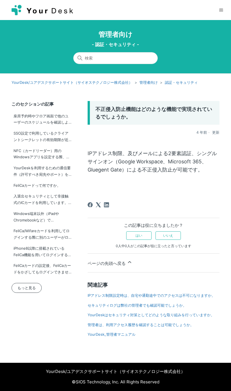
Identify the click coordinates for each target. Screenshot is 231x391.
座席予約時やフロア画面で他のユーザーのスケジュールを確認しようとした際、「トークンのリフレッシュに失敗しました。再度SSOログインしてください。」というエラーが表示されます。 (41, 120)
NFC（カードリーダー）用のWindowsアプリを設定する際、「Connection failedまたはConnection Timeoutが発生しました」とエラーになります (42, 155)
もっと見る (26, 287)
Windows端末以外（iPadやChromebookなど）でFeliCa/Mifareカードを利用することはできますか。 (42, 218)
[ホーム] (42, 10)
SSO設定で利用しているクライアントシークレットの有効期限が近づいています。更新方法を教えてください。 (41, 137)
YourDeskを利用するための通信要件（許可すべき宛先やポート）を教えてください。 (42, 172)
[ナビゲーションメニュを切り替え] (221, 10)
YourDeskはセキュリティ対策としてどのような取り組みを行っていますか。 (151, 315)
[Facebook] (90, 204)
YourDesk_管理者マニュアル (112, 334)
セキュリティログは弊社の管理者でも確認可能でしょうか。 (137, 305)
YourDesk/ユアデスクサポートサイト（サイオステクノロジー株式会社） (72, 82)
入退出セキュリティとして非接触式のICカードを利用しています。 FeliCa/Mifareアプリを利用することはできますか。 (42, 200)
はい (139, 235)
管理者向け (116, 34)
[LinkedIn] (106, 204)
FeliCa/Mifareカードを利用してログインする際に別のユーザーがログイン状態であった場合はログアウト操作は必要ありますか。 (42, 235)
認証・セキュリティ (181, 82)
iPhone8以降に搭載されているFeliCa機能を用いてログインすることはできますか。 (43, 252)
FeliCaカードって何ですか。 (37, 185)
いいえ (168, 235)
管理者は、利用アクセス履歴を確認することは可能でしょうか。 (141, 324)
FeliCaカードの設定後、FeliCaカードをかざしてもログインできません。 (42, 269)
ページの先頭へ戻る (107, 263)
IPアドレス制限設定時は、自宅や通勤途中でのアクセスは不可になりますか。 (151, 295)
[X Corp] (98, 204)
